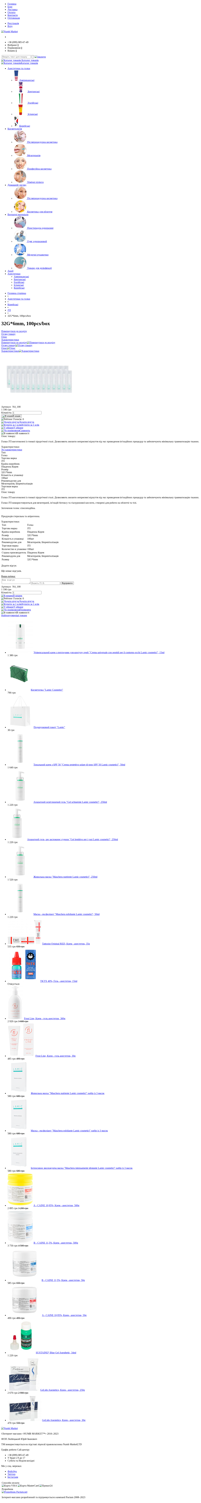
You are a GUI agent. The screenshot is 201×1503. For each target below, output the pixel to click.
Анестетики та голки (19, 68)
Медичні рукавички (38, 254)
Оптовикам (14, 18)
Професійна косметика (39, 168)
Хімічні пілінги (35, 182)
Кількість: (6, 412)
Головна (12, 4)
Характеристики (10, 351)
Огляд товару (8, 345)
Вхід (10, 26)
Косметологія (15, 128)
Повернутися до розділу (14, 342)
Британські (34, 91)
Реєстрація (13, 23)
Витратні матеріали (18, 214)
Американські (26, 80)
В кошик (16, 416)
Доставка (12, 9)
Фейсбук (12, 1471)
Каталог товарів (30, 60)
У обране (18, 427)
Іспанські (33, 114)
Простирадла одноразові (40, 228)
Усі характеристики (11, 449)
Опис (4, 348)
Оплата (11, 12)
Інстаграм (13, 1477)
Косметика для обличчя (39, 211)
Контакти (13, 15)
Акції (10, 271)
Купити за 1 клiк (30, 425)
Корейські (24, 126)
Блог (10, 6)
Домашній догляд (17, 185)
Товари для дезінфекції (39, 268)
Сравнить (25, 430)
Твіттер (11, 1474)
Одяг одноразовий (37, 241)
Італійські (33, 102)
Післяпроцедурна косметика (42, 142)
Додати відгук (26, 422)
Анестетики (14, 273)
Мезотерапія (33, 155)
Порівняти (25, 609)
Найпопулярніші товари (14, 615)
